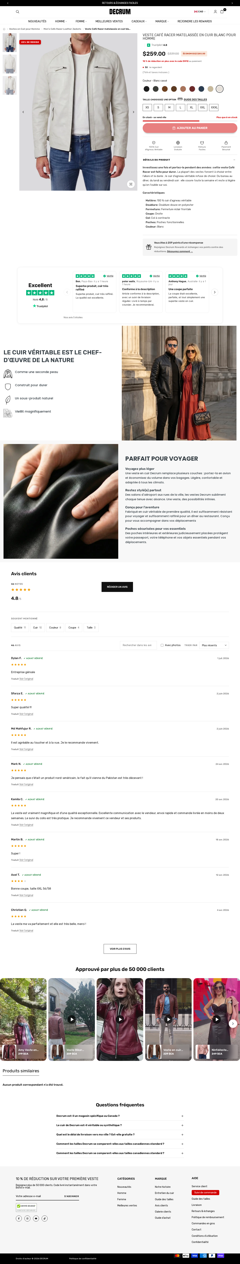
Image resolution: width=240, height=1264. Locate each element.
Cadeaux (138, 21)
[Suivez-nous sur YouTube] (36, 1218)
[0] (221, 11)
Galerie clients (163, 1211)
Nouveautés (37, 21)
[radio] (146, 89)
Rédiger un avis (117, 586)
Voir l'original (26, 678)
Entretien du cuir (164, 1193)
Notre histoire (163, 1186)
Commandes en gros (203, 1223)
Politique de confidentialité (82, 1258)
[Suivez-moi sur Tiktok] (45, 1218)
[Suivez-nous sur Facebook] (19, 1218)
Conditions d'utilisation (205, 1235)
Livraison (197, 1205)
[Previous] (26, 112)
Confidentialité (200, 1242)
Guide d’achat (163, 1217)
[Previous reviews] (67, 292)
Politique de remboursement (208, 1217)
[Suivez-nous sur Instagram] (27, 1218)
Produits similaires (21, 1070)
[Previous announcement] (7, 3)
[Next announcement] (232, 3)
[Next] (131, 112)
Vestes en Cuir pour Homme (24, 29)
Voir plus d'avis (120, 948)
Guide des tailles (164, 1199)
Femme (80, 21)
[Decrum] (4, 29)
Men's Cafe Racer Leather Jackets (62, 29)
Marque (161, 21)
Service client (199, 1186)
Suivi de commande (205, 1192)
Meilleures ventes (109, 21)
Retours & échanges (203, 1211)
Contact (196, 1229)
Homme (60, 21)
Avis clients (161, 1205)
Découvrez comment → (180, 251)
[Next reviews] (214, 292)
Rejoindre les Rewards (195, 21)
